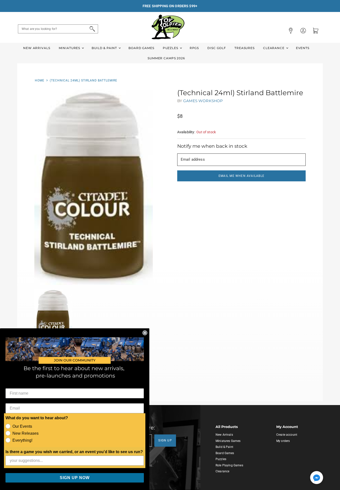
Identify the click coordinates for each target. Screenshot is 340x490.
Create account (286, 434)
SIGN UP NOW (75, 478)
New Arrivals (36, 48)
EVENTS (302, 48)
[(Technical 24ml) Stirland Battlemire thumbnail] (53, 320)
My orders (283, 441)
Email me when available (241, 176)
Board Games (141, 48)
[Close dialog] (144, 332)
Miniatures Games (228, 441)
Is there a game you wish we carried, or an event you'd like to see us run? (74, 452)
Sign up (165, 440)
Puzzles (171, 48)
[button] (316, 478)
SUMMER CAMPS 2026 (166, 58)
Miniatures (70, 48)
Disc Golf (216, 48)
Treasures (244, 48)
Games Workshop (203, 100)
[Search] (91, 28)
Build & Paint (105, 48)
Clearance (274, 48)
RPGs (194, 48)
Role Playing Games (229, 465)
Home (39, 80)
